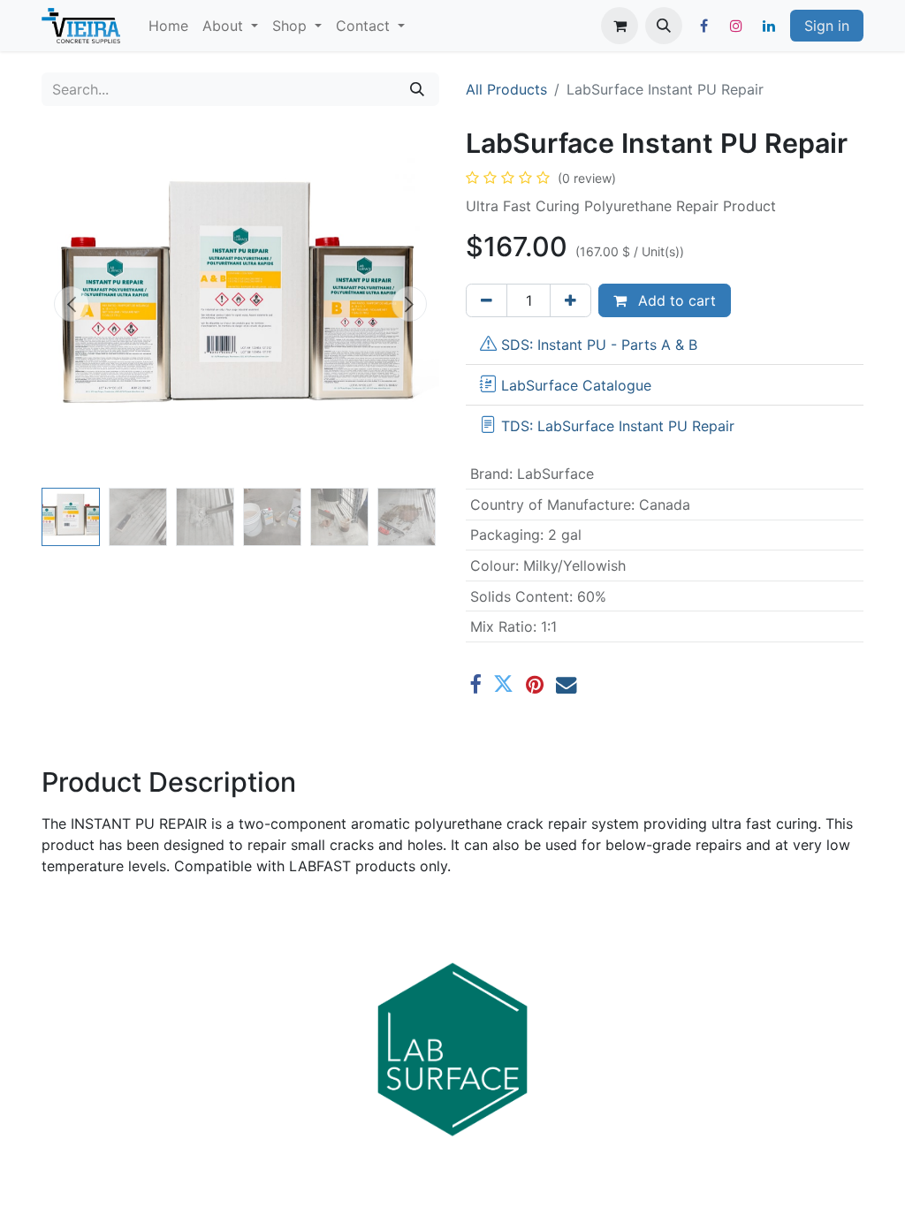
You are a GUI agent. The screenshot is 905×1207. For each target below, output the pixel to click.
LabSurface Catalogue (576, 385)
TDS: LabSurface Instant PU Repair (617, 426)
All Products (506, 89)
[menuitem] (168, 25)
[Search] (417, 89)
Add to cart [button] (675, 300)
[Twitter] (503, 684)
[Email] (566, 684)
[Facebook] (703, 25)
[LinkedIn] (769, 25)
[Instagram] (736, 25)
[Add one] (570, 300)
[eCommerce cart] (619, 25)
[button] (663, 25)
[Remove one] (486, 300)
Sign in (826, 25)
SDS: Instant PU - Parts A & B (599, 344)
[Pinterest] (535, 684)
